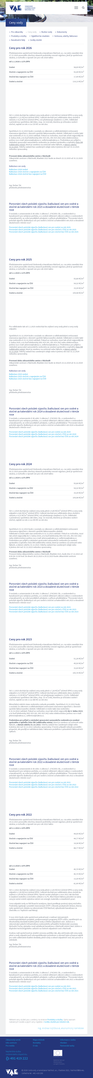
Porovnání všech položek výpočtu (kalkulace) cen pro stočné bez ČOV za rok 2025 (43, 231)
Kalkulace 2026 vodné (18, 169)
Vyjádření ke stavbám (40, 36)
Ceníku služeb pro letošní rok (56, 1022)
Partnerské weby (67, 1045)
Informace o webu (68, 1039)
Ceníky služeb (36, 40)
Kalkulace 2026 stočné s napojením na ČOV (27, 171)
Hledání (63, 1042)
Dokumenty (62, 32)
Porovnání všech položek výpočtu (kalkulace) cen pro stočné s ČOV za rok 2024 (42, 434)
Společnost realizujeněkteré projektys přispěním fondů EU (59, 1062)
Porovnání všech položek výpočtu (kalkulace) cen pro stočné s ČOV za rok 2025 (42, 229)
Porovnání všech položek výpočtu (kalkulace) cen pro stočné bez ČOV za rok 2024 (43, 436)
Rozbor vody (46, 32)
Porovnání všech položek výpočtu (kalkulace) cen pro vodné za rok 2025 (40, 227)
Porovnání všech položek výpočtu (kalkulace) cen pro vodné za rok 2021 (40, 986)
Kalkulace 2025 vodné (18, 374)
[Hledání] (83, 7)
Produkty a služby (18, 36)
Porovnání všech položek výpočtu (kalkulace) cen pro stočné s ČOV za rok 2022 (42, 784)
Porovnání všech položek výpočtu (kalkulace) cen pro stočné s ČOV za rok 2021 (42, 988)
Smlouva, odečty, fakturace (65, 36)
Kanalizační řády (18, 40)
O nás (35, 1045)
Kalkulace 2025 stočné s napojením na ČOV (27, 376)
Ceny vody (32, 32)
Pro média (10, 1045)
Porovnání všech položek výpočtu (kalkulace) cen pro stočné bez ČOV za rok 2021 (43, 990)
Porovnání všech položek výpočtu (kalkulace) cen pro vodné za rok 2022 (40, 782)
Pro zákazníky (17, 32)
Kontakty (37, 1042)
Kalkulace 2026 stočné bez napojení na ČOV (27, 174)
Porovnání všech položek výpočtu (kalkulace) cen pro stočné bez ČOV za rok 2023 (43, 611)
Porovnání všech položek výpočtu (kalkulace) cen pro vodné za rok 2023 (40, 607)
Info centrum (11, 1042)
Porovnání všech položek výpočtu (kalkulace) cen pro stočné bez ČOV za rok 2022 (43, 787)
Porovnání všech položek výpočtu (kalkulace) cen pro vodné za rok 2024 (40, 432)
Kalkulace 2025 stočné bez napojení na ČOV (27, 378)
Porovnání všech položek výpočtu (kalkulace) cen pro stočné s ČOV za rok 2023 (42, 609)
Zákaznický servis (13, 1039)
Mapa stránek (38, 1039)
